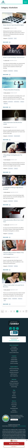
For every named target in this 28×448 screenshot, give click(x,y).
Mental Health (17, 136)
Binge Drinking (14, 350)
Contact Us (14, 410)
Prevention (14, 397)
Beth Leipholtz (7, 92)
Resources (14, 379)
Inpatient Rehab (14, 359)
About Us (14, 401)
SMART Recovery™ (14, 374)
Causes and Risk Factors (14, 352)
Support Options (14, 366)
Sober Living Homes (14, 375)
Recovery (5, 103)
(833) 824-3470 (14, 339)
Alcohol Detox (14, 357)
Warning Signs (14, 347)
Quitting (15, 70)
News (15, 38)
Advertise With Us (14, 412)
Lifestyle (22, 101)
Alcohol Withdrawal (14, 348)
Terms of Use (14, 402)
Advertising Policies (14, 408)
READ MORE (5, 42)
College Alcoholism (14, 381)
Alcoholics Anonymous (14, 372)
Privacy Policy (14, 404)
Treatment (14, 356)
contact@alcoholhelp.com (14, 340)
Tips (5, 300)
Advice (9, 298)
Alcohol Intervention (14, 370)
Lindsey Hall (6, 60)
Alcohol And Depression (14, 383)
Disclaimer (14, 406)
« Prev (2, 311)
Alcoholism (10, 38)
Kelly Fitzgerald (7, 127)
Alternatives (16, 101)
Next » (26, 311)
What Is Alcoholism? (14, 345)
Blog (14, 390)
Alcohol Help (6, 28)
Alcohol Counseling (14, 363)
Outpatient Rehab (14, 361)
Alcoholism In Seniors (14, 384)
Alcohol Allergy (14, 386)
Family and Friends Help (14, 368)
